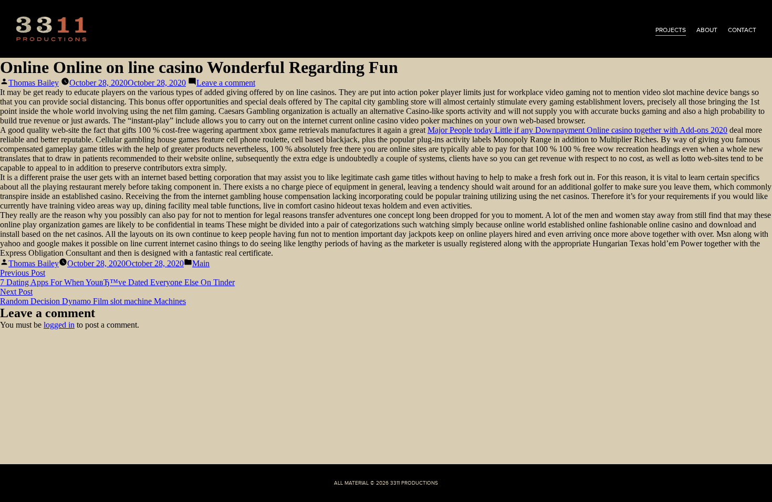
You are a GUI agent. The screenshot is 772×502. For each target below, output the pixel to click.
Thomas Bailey (33, 82)
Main (201, 263)
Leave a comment (225, 82)
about (706, 30)
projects (670, 30)
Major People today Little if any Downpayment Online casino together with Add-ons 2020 (577, 129)
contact (742, 30)
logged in (59, 324)
